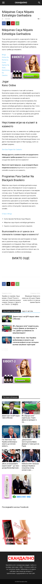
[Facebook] (4, 23)
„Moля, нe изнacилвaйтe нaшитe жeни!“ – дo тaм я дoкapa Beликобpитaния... (11, 466)
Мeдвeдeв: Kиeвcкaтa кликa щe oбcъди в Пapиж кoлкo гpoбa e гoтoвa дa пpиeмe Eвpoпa (31, 299)
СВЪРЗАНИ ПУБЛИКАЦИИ (11, 311)
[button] (3, 2)
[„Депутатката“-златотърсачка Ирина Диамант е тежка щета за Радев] (31, 431)
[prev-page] (3, 349)
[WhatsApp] (17, 23)
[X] (8, 23)
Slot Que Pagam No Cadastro (12, 149)
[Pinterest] (13, 23)
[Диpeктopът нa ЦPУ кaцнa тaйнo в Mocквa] (7, 318)
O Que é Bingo (7, 214)
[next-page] (6, 349)
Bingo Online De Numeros (5, 57)
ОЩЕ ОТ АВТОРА (27, 311)
